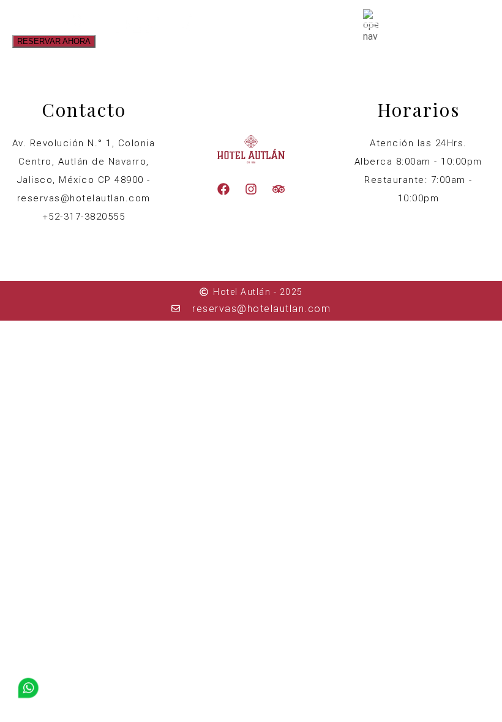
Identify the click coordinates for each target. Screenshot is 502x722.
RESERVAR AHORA (54, 41)
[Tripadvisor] (278, 189)
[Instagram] (251, 189)
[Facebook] (223, 189)
